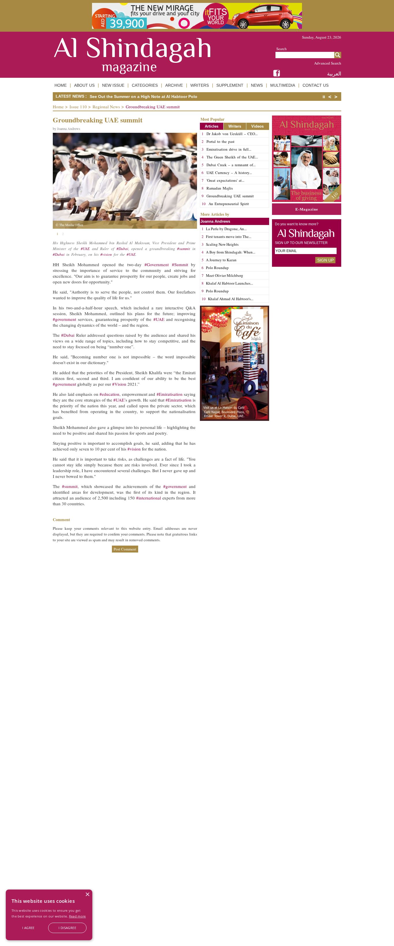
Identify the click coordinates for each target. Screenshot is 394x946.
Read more (77, 916)
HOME (61, 85)
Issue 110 (78, 106)
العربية (334, 73)
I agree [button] (28, 928)
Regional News (106, 106)
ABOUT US (84, 85)
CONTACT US (316, 85)
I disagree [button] (67, 928)
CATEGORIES (145, 85)
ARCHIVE (174, 85)
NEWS (257, 85)
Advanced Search (327, 63)
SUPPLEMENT (229, 85)
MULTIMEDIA (282, 85)
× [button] (87, 894)
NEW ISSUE (113, 85)
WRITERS (199, 85)
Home (58, 106)
